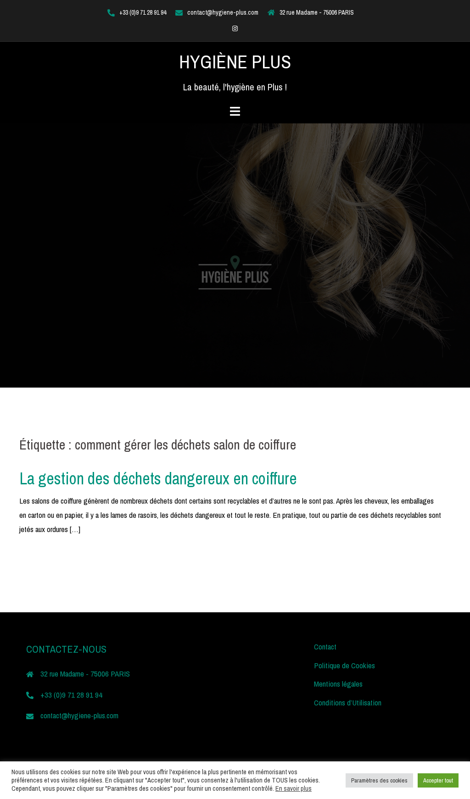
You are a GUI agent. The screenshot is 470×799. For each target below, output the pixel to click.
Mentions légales (338, 683)
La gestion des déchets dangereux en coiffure (158, 478)
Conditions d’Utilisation (347, 702)
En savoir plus (293, 788)
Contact (325, 646)
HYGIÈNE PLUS (235, 62)
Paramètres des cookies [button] (379, 780)
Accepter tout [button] (438, 780)
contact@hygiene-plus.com (222, 12)
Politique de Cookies (344, 665)
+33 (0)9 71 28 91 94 (142, 12)
